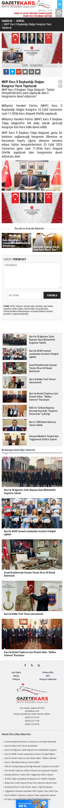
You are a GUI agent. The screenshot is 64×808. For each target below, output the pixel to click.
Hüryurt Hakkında (47, 679)
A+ (60, 81)
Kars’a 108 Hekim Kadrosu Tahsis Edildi (22, 762)
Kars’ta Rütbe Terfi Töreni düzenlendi (21, 746)
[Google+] (19, 71)
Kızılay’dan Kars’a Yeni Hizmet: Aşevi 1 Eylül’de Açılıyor (29, 787)
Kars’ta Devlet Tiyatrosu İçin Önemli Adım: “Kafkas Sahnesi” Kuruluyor (29, 758)
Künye (16, 676)
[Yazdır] (31, 71)
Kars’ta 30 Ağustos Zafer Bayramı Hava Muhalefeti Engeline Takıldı (29, 750)
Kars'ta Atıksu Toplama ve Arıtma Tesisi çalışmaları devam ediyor (29, 795)
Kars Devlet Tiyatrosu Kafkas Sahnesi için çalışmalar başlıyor (31, 770)
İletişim (16, 679)
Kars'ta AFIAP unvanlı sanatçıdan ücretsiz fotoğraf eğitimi (30, 754)
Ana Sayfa (16, 672)
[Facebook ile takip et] (25, 665)
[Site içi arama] (38, 665)
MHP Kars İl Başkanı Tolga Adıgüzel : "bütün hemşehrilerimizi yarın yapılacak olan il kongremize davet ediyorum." (28, 93)
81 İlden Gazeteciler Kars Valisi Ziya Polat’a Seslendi (28, 799)
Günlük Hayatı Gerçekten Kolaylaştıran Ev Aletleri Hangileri (30, 778)
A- (60, 85)
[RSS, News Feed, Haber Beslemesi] (32, 665)
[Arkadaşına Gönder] (25, 71)
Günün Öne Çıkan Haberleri (16, 734)
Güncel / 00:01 (30, 15)
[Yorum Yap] (37, 71)
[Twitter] (12, 71)
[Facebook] (6, 71)
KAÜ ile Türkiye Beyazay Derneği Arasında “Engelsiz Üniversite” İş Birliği (31, 767)
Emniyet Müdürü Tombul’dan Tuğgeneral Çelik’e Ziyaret (29, 774)
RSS (48, 676)
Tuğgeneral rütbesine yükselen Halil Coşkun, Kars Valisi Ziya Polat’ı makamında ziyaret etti (30, 791)
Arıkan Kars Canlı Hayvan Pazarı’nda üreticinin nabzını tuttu (31, 783)
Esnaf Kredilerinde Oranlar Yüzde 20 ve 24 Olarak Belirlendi (30, 741)
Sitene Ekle (47, 672)
